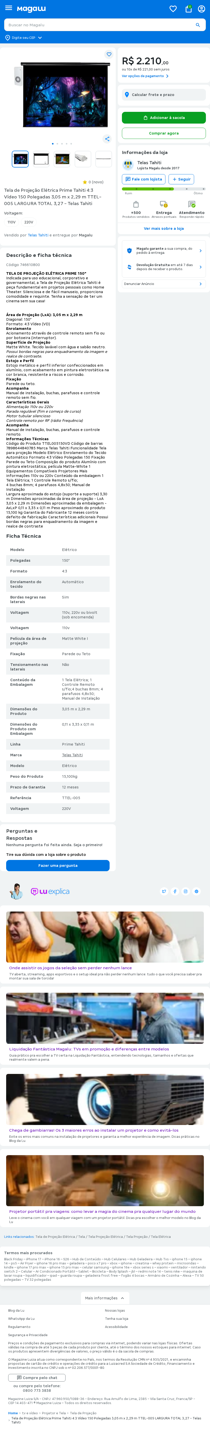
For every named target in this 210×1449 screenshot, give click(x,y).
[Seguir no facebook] (175, 891)
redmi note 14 (149, 1271)
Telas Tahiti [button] (38, 235)
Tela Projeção (137, 1237)
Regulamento (19, 1327)
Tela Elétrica (161, 1237)
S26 (66, 1259)
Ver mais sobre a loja (164, 228)
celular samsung (95, 1267)
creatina (142, 1263)
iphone (126, 1263)
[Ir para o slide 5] (71, 144)
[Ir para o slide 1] (53, 144)
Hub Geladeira (141, 1259)
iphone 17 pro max (31, 1267)
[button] (198, 25)
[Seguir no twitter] (164, 891)
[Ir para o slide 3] (62, 144)
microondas (186, 1263)
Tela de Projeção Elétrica (55, 1237)
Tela (81, 1237)
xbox (114, 1263)
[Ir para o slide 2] (57, 144)
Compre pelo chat (40, 1378)
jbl (133, 1271)
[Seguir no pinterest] (196, 891)
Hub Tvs (162, 1259)
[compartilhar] (107, 138)
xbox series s (143, 1267)
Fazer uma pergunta (58, 866)
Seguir (184, 179)
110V (11, 222)
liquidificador (36, 1275)
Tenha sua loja (116, 1319)
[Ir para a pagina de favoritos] (173, 8)
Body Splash (118, 1271)
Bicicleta (99, 1271)
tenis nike (172, 1271)
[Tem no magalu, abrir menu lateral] (8, 7)
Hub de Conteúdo (86, 1259)
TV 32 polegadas (37, 1280)
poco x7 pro (97, 1263)
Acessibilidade (116, 1327)
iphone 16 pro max (51, 1263)
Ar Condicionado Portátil (55, 1271)
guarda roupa (71, 1275)
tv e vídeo (30, 1413)
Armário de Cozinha (163, 1275)
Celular (26, 1271)
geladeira (77, 1263)
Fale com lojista (147, 179)
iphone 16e (121, 1267)
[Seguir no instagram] (185, 891)
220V (28, 222)
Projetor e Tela (54, 1413)
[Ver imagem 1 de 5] (62, 95)
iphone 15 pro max (64, 1267)
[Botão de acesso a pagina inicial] (89, 8)
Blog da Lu (16, 1310)
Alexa (187, 1275)
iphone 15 (179, 1259)
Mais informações (101, 1298)
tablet (83, 1271)
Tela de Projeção (83, 1413)
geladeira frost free (101, 1275)
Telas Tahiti (72, 755)
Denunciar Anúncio (139, 284)
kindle (9, 1267)
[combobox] (105, 24)
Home (13, 1413)
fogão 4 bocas (132, 1275)
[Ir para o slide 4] (66, 144)
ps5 (14, 1263)
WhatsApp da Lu (21, 1319)
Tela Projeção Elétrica (105, 1237)
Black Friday (13, 1259)
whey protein (163, 1263)
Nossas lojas (115, 1310)
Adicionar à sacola (167, 118)
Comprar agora (164, 133)
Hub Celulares (115, 1259)
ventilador (179, 1267)
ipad (53, 1275)
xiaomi (162, 1267)
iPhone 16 (52, 1259)
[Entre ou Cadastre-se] (201, 8)
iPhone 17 (33, 1259)
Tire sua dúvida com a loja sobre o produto (46, 855)
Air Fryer (26, 1263)
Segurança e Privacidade (28, 1335)
